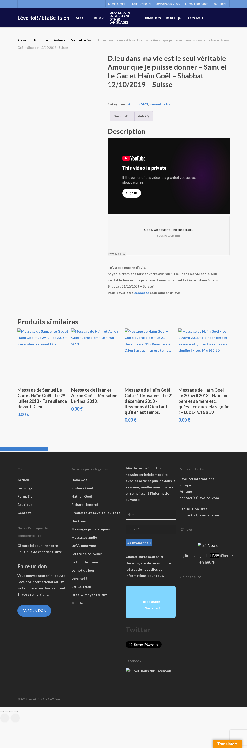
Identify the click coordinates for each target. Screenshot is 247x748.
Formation (25, 496)
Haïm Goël (79, 480)
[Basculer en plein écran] (6, 711)
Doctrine (78, 521)
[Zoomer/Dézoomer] (2, 711)
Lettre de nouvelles (87, 554)
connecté (141, 293)
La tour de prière (84, 562)
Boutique (41, 40)
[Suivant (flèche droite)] (15, 718)
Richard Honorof (84, 504)
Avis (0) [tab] (144, 116)
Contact (24, 513)
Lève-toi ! (79, 578)
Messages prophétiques (90, 529)
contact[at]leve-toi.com (199, 498)
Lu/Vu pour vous (84, 545)
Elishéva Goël (82, 488)
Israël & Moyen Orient (89, 595)
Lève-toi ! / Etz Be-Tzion (43, 18)
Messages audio (84, 537)
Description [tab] (122, 116)
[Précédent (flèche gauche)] (5, 718)
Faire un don (34, 611)
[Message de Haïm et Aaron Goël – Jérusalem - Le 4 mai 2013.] (96, 355)
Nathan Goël (81, 496)
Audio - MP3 (138, 104)
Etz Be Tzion (81, 587)
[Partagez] (11, 711)
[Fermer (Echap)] (16, 711)
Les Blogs (24, 488)
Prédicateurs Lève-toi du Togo (96, 513)
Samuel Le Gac (81, 40)
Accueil (22, 40)
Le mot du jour (83, 570)
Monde (77, 603)
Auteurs (59, 40)
